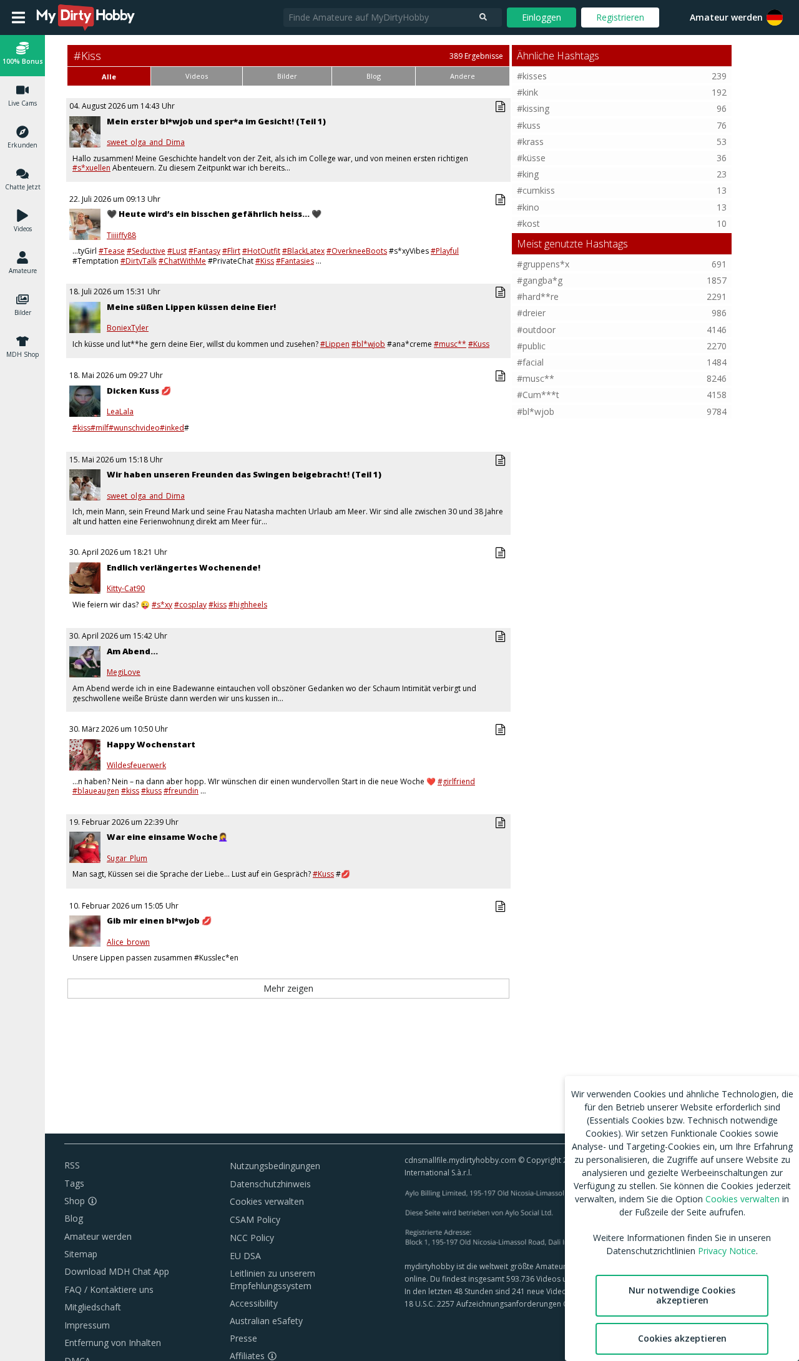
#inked (172, 427)
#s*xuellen (91, 167)
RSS (72, 1165)
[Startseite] (86, 17)
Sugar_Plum (127, 859)
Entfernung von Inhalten (112, 1343)
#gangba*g (539, 280)
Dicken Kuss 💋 (139, 390)
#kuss (151, 790)
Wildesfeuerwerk (136, 765)
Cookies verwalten (267, 1201)
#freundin (181, 790)
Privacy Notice (727, 1251)
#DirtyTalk (138, 261)
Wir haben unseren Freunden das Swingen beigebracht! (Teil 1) (244, 474)
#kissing (533, 108)
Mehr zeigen (288, 988)
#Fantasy (204, 251)
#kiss (81, 427)
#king (528, 174)
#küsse (531, 158)
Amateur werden (726, 17)
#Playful (445, 251)
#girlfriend (456, 781)
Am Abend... (132, 651)
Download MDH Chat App (116, 1271)
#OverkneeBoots (356, 251)
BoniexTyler (128, 328)
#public (531, 346)
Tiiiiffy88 (121, 236)
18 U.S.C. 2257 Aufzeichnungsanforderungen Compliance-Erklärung (522, 1304)
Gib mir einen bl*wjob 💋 (159, 920)
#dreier (531, 313)
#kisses (532, 76)
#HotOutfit (261, 251)
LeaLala (120, 412)
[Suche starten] (483, 17)
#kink (527, 92)
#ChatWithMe (182, 261)
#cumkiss (536, 190)
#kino (528, 207)
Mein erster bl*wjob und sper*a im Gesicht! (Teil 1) (216, 121)
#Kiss (264, 261)
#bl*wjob (368, 344)
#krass (530, 141)
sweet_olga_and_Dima (146, 142)
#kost (528, 223)
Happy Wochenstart (151, 744)
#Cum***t (538, 395)
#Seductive (146, 251)
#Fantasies (295, 261)
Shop (74, 1201)
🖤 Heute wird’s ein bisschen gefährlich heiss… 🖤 (214, 213)
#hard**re (538, 296)
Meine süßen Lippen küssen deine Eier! (191, 306)
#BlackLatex (303, 251)
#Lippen (335, 344)
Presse (243, 1338)
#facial (530, 362)
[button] (774, 17)
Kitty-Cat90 (126, 589)
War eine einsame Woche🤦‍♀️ (167, 836)
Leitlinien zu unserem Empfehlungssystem (272, 1279)
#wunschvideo (134, 427)
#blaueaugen (95, 790)
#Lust (177, 251)
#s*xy (162, 604)
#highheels (247, 604)
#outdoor (536, 330)
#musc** (450, 344)
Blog (73, 1218)
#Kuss (478, 344)
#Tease (112, 251)
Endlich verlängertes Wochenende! (183, 567)
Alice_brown (128, 942)
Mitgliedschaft (92, 1307)
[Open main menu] (18, 17)
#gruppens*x (543, 264)
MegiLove (123, 672)
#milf (100, 427)
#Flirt (231, 251)
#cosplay (190, 604)
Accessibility (254, 1303)
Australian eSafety (266, 1321)
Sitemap (80, 1254)
